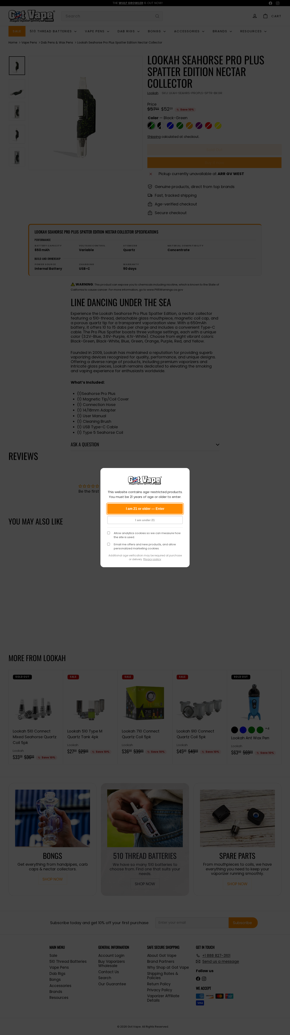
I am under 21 (145, 520)
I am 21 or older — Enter (145, 508)
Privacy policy (152, 559)
